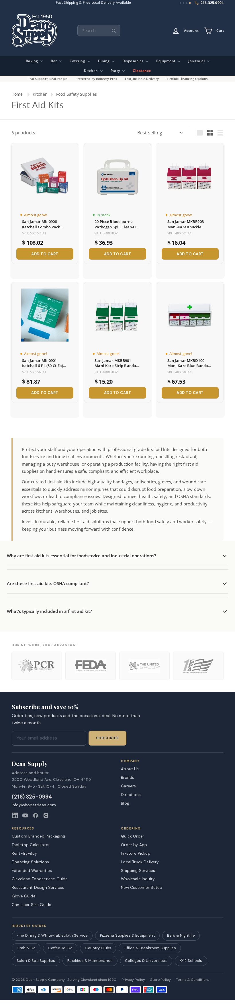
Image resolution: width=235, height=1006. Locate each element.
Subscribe (107, 738)
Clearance (142, 70)
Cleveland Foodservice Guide (40, 878)
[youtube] (25, 815)
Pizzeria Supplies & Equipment (127, 935)
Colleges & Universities (146, 960)
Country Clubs (98, 948)
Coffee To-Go (60, 948)
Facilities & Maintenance (90, 960)
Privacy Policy (133, 980)
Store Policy (160, 980)
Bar (54, 60)
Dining (104, 60)
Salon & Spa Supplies (36, 960)
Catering (78, 60)
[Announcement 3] (186, 3)
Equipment (166, 60)
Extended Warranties (32, 870)
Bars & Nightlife (181, 935)
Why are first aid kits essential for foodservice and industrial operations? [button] (81, 555)
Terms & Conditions (192, 980)
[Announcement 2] (183, 3)
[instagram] (46, 815)
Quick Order (132, 836)
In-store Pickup (135, 853)
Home (17, 94)
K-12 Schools (191, 960)
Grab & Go (26, 948)
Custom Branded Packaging (38, 836)
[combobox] (98, 30)
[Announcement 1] (180, 3)
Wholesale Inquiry (138, 878)
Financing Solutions (30, 861)
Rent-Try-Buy (24, 853)
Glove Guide (24, 896)
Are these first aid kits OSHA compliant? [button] (48, 583)
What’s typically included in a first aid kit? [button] (49, 611)
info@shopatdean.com (34, 805)
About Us (130, 768)
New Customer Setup (141, 887)
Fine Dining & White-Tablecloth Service (52, 935)
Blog (125, 803)
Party (116, 70)
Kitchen (91, 70)
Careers (128, 786)
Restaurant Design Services (38, 887)
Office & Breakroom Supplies (150, 948)
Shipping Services (138, 870)
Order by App (134, 844)
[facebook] (35, 815)
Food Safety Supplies (76, 94)
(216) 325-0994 (32, 797)
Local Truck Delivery (140, 861)
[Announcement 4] (190, 3)
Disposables (133, 60)
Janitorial (197, 60)
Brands (127, 777)
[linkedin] (15, 815)
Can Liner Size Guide (31, 904)
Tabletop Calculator (31, 844)
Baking (32, 60)
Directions (131, 794)
